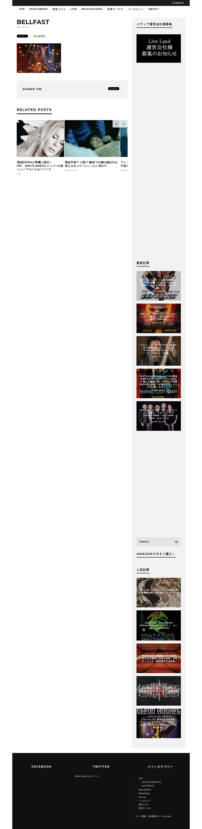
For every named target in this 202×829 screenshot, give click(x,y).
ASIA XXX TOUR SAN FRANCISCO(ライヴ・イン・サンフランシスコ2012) (159, 625)
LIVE (73, 9)
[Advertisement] (72, 217)
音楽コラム (59, 9)
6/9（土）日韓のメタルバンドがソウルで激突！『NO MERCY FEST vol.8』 (159, 316)
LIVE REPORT (148, 785)
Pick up (142, 797)
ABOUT (153, 9)
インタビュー (136, 9)
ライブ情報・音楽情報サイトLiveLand (153, 816)
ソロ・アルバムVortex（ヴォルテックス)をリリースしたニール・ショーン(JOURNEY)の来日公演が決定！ (99, 166)
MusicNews (38, 9)
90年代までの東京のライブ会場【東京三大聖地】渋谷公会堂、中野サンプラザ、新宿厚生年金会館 (159, 658)
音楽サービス (115, 9)
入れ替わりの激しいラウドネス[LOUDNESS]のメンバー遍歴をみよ (158, 691)
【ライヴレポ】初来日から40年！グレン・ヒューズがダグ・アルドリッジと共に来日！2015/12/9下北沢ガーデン (159, 723)
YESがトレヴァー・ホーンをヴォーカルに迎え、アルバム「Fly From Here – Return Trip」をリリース (159, 414)
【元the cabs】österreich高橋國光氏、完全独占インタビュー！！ (158, 593)
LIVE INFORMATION (151, 782)
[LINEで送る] (39, 35)
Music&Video (92, 9)
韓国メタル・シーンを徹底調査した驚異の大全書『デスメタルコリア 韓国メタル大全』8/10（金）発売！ (159, 284)
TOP (21, 9)
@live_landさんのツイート (87, 776)
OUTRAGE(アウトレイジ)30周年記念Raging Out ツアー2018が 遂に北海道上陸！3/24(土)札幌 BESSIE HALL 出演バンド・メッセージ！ (159, 381)
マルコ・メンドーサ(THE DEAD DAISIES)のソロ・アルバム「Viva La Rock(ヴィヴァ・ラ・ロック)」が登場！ (158, 349)
